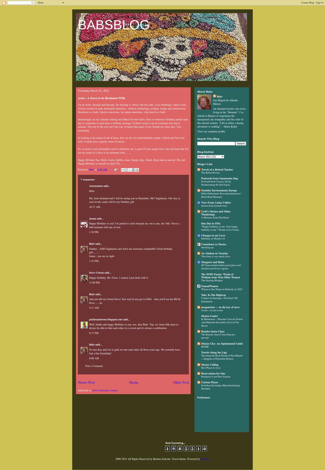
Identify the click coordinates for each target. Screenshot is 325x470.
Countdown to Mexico (213, 244)
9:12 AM (94, 307)
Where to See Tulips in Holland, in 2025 (221, 289)
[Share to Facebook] (133, 170)
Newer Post (86, 382)
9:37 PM (93, 333)
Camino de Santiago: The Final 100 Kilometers (219, 299)
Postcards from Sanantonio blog (219, 178)
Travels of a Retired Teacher (217, 169)
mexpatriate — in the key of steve (220, 307)
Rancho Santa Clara (212, 331)
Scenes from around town (214, 205)
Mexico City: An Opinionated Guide (222, 344)
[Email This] (123, 170)
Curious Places (209, 382)
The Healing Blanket (212, 280)
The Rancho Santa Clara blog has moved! (218, 336)
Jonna (92, 218)
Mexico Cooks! (209, 316)
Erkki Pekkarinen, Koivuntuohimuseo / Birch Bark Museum (221, 195)
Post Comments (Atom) (105, 390)
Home (133, 382)
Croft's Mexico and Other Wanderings (216, 212)
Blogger (205, 459)
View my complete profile (211, 131)
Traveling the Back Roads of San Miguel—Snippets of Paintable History (222, 357)
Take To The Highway (213, 295)
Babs (92, 244)
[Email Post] (115, 169)
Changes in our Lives (213, 235)
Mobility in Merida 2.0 (213, 238)
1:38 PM (93, 232)
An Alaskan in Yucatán (214, 253)
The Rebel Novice (210, 172)
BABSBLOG (114, 24)
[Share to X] (130, 170)
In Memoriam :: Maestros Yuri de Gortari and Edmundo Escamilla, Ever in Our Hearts (222, 322)
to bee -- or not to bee (212, 310)
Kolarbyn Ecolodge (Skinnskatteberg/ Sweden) (220, 387)
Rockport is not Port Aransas (215, 376)
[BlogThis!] (126, 170)
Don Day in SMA (211, 223)
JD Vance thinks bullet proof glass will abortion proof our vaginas (221, 266)
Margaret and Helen (212, 262)
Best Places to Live (211, 367)
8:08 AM (94, 358)
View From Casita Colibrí (216, 202)
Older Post (181, 382)
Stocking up (207, 247)
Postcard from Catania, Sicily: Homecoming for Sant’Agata (216, 183)
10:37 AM (94, 207)
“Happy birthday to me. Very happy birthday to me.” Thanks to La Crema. (220, 228)
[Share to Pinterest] (137, 170)
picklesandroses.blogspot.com (105, 319)
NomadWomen (209, 286)
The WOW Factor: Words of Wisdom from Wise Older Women (220, 275)
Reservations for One (213, 373)
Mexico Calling (209, 365)
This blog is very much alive (215, 256)
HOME (205, 346)
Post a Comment (94, 366)
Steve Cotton (96, 273)
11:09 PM (94, 282)
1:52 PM (93, 261)
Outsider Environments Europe (219, 190)
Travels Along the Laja (214, 352)
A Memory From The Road (215, 217)
